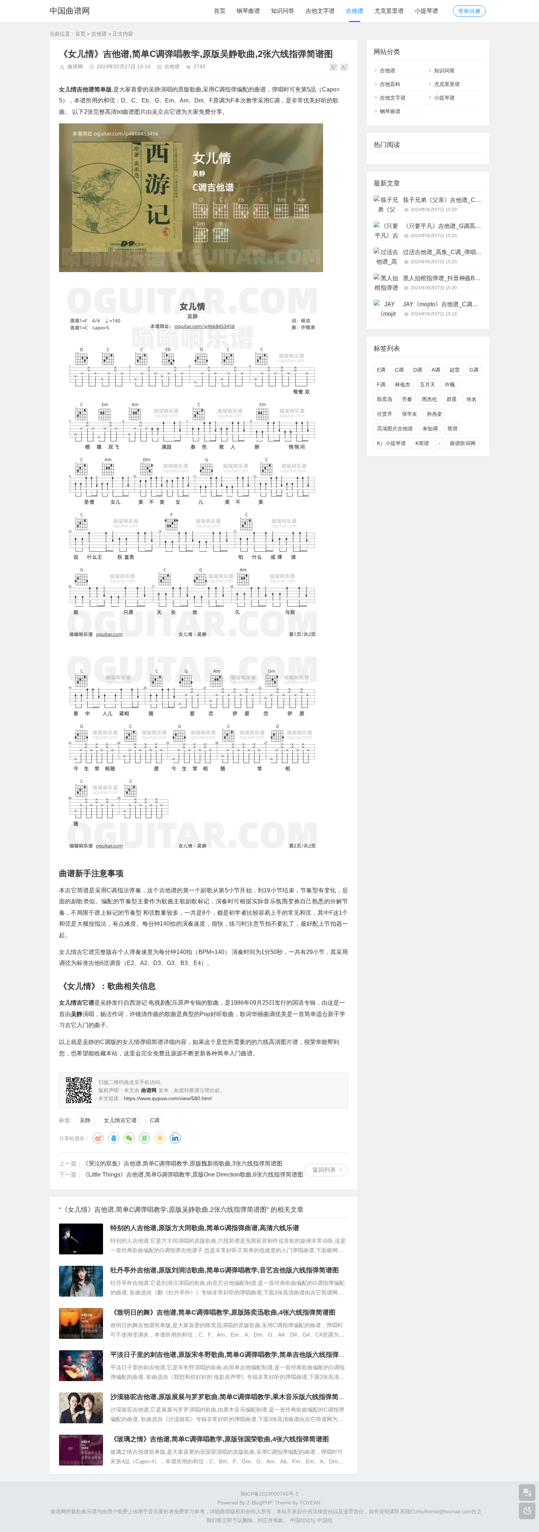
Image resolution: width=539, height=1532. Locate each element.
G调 (473, 370)
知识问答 (282, 11)
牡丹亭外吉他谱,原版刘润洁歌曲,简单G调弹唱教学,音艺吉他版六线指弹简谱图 (224, 1270)
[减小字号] (344, 67)
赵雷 (455, 370)
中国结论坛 (303, 1520)
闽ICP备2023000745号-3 (269, 1494)
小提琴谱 (426, 11)
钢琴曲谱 (248, 11)
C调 (155, 1120)
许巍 (450, 384)
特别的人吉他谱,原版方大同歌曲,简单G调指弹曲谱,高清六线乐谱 (204, 1228)
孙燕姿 (434, 414)
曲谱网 (75, 66)
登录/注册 (469, 11)
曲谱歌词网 (463, 443)
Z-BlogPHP (259, 1503)
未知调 (430, 428)
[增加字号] (333, 67)
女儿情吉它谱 (120, 1120)
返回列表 (324, 1170)
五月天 (427, 384)
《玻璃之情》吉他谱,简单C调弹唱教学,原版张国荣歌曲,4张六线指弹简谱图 (219, 1439)
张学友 (409, 414)
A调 (436, 370)
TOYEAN (310, 1503)
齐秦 (407, 399)
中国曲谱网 (70, 10)
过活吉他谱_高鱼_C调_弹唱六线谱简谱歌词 (460, 252)
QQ (113, 1137)
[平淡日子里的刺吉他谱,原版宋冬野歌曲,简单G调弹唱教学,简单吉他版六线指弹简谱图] (81, 1365)
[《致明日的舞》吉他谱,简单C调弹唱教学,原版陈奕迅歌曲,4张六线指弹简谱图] (81, 1323)
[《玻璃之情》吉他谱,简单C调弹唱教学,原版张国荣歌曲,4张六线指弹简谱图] (81, 1450)
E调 (381, 370)
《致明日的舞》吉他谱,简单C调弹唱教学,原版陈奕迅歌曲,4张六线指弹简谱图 (223, 1312)
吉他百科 (390, 84)
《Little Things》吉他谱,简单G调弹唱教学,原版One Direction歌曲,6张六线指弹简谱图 (192, 1174)
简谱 (452, 428)
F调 (381, 384)
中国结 (325, 1520)
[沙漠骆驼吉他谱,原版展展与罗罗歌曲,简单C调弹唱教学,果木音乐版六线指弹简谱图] (81, 1407)
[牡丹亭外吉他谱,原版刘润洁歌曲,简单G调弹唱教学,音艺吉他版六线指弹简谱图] (81, 1281)
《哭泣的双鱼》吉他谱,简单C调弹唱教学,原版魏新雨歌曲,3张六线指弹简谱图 (182, 1163)
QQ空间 (159, 1137)
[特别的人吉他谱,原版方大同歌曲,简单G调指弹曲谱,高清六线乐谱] (81, 1239)
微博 (98, 1137)
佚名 (471, 399)
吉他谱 (354, 11)
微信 (129, 1137)
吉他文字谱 (320, 11)
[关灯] (527, 1511)
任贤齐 (384, 414)
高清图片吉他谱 (395, 428)
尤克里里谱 (389, 11)
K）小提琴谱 (391, 443)
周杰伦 (429, 399)
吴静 (85, 1120)
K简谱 (422, 443)
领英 (175, 1137)
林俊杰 (402, 384)
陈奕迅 (384, 399)
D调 (417, 370)
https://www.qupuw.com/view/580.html (168, 1098)
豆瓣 (144, 1137)
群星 (452, 399)
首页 (219, 11)
